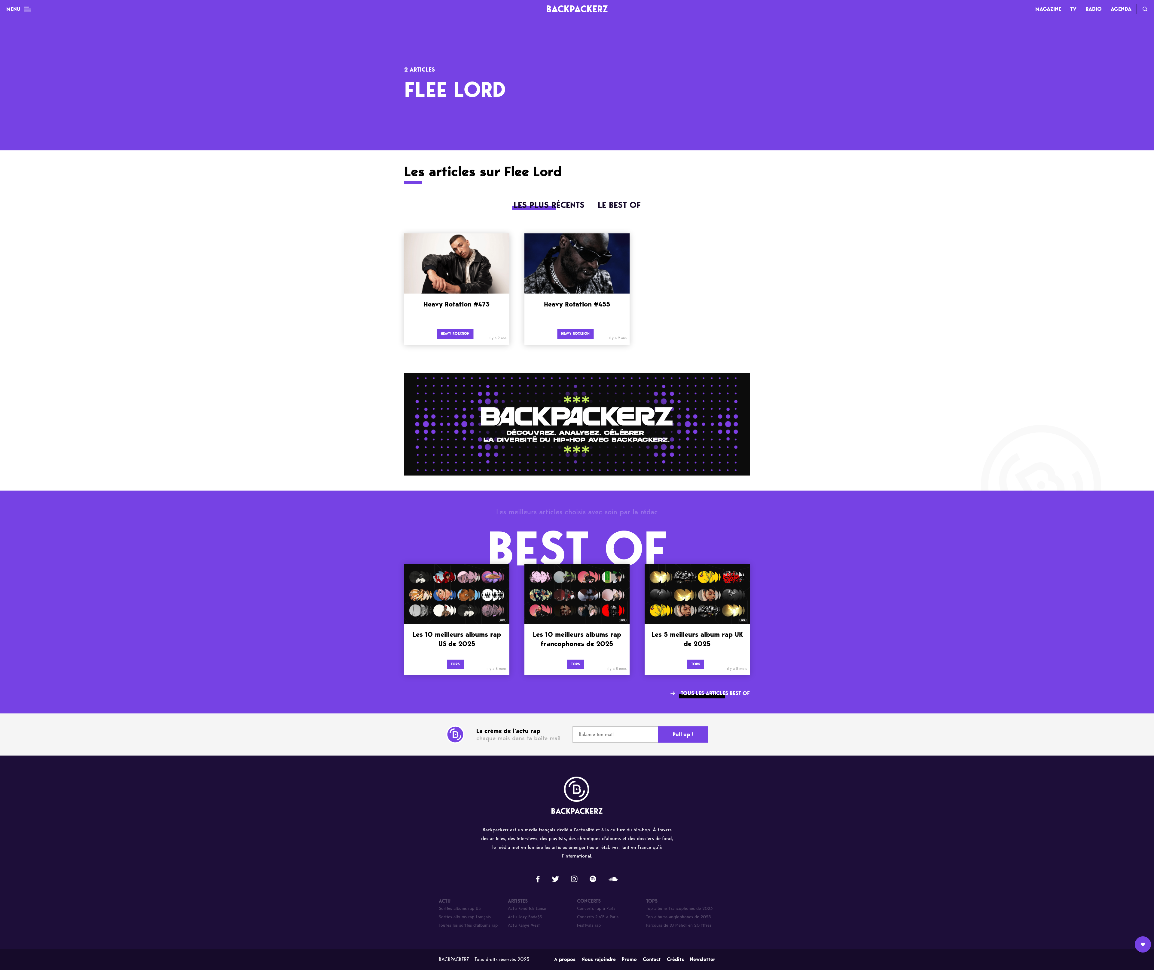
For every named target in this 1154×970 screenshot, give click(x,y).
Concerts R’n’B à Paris (597, 917)
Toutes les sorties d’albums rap (468, 925)
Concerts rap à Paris (596, 908)
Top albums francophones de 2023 (679, 908)
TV (1073, 9)
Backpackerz (577, 8)
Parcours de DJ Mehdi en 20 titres (678, 925)
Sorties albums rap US (460, 908)
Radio (1093, 9)
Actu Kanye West (524, 925)
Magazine (1048, 9)
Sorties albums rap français (465, 917)
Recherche (1144, 9)
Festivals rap (589, 925)
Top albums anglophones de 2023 (678, 917)
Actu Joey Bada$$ (525, 917)
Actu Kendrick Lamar (527, 908)
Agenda (1121, 9)
